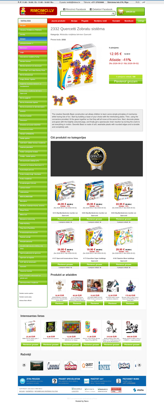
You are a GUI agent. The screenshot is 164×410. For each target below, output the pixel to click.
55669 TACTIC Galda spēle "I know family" (30, 339)
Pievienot (59, 303)
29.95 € (123, 250)
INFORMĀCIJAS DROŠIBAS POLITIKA (46, 391)
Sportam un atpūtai (27, 257)
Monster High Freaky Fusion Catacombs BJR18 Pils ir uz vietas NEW (130, 299)
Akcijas (23, 25)
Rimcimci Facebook (75, 9)
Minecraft (23, 214)
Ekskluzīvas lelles (26, 129)
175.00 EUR (130, 295)
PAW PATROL (25, 223)
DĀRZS (22, 111)
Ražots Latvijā (25, 237)
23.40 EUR (30, 336)
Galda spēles (25, 138)
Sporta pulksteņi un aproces (30, 253)
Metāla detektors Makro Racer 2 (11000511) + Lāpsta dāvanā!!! (132, 339)
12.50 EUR (71, 336)
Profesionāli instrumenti (29, 232)
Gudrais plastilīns (26, 147)
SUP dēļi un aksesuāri (28, 262)
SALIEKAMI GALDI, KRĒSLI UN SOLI (31, 247)
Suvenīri (23, 266)
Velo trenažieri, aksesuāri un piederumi (30, 276)
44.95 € (65, 205)
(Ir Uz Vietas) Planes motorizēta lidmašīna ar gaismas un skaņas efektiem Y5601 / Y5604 (77, 299)
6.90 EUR (51, 336)
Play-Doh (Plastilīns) (27, 228)
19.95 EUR (94, 295)
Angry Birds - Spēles (27, 79)
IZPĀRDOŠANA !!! (26, 43)
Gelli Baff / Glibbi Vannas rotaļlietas (32, 143)
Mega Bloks (24, 210)
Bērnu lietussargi (26, 75)
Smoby (22, 34)
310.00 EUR (112, 336)
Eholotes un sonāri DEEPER (30, 125)
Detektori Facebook (102, 9)
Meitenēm (23, 48)
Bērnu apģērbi (25, 98)
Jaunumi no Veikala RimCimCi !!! (32, 165)
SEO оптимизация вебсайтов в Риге (82, 398)
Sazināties (29, 391)
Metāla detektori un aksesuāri (31, 66)
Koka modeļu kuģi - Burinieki (30, 174)
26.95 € (65, 250)
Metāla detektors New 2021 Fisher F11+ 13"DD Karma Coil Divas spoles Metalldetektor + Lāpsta (111, 340)
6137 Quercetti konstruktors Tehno (65, 258)
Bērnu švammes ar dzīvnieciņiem (32, 107)
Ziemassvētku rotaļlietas (29, 282)
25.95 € (94, 205)
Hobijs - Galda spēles (27, 156)
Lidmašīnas (24, 192)
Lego (22, 52)
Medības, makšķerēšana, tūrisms (32, 205)
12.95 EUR (112, 295)
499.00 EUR (132, 336)
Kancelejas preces (27, 170)
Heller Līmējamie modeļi (29, 152)
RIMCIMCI (38, 11)
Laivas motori (25, 187)
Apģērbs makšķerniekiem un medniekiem (30, 85)
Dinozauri (23, 120)
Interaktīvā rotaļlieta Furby (29, 57)
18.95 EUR (59, 295)
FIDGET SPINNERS (27, 134)
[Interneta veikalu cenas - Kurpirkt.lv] (90, 390)
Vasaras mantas (26, 271)
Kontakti (116, 20)
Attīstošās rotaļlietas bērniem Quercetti (31, 92)
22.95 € (123, 205)
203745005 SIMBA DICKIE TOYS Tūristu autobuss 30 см (94, 299)
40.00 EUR (77, 295)
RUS (137, 2)
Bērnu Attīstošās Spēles (29, 102)
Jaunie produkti (58, 20)
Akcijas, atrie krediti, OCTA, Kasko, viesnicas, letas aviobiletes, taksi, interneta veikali (103, 390)
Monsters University (27, 219)
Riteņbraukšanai (26, 241)
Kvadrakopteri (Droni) (28, 183)
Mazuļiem (23, 201)
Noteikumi (129, 20)
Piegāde (84, 20)
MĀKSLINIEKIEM (26, 196)
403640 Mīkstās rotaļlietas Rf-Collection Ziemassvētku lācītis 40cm (59, 299)
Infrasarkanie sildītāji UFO (29, 161)
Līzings (141, 20)
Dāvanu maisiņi (25, 116)
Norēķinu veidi (100, 20)
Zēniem (22, 39)
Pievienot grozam (125, 81)
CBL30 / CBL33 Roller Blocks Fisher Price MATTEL (91, 339)
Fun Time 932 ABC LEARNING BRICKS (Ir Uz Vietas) (71, 339)
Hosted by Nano (82, 401)
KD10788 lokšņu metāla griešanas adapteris (112, 298)
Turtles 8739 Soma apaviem (51, 338)
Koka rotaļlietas (26, 178)
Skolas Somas (25, 61)
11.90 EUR (91, 336)
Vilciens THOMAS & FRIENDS (31, 30)
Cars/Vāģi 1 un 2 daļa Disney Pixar (32, 70)
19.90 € (94, 250)
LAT (143, 2)
